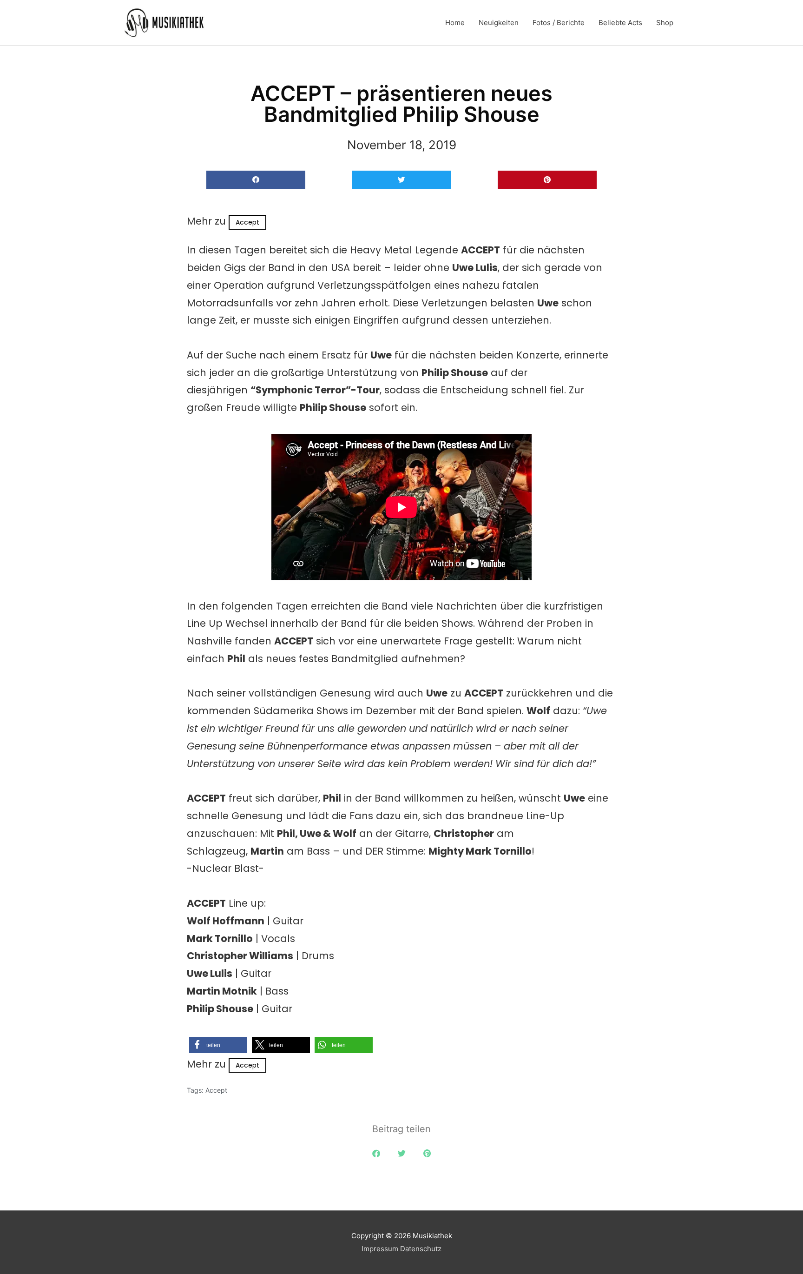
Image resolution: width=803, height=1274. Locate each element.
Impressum (380, 1248)
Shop (664, 22)
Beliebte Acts (620, 22)
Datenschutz (420, 1248)
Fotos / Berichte (559, 22)
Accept (247, 222)
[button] (255, 180)
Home (455, 22)
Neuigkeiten (499, 22)
